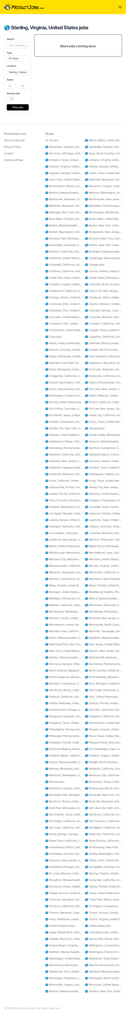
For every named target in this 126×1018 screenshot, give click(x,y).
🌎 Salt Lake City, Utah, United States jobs (103, 808)
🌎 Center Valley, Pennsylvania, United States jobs (103, 277)
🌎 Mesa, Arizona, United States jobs (63, 585)
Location (11, 65)
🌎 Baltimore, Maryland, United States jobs (103, 179)
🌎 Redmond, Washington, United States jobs (63, 775)
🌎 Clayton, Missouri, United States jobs (103, 304)
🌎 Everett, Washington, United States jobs (63, 382)
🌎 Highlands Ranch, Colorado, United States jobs (103, 454)
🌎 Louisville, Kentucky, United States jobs (103, 533)
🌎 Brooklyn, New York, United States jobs (103, 238)
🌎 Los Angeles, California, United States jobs (63, 533)
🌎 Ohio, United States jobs (101, 696)
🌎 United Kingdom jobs (60, 925)
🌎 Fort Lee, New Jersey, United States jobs (103, 408)
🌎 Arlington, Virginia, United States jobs (103, 160)
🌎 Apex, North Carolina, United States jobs (103, 153)
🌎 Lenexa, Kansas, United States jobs (63, 520)
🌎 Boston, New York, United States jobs (103, 225)
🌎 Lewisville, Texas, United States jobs (103, 520)
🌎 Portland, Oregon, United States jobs (103, 755)
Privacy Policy (12, 146)
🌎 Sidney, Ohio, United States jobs (103, 860)
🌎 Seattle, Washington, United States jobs (103, 853)
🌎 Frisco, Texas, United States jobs (103, 421)
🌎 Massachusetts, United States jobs (63, 565)
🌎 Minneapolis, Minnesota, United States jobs (63, 611)
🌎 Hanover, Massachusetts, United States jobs (103, 441)
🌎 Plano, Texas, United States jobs (103, 736)
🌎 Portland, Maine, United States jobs (63, 755)
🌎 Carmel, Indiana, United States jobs (103, 271)
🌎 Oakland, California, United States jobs (63, 696)
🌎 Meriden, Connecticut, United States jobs (63, 578)
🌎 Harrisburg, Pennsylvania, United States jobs (63, 448)
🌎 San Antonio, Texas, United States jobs (63, 814)
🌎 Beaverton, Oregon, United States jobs (103, 186)
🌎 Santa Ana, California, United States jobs (103, 834)
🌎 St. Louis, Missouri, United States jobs (63, 873)
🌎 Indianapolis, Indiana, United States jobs (103, 474)
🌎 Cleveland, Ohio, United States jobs (63, 310)
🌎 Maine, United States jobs (62, 546)
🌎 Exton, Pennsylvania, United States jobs (63, 389)
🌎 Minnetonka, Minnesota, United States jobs (103, 611)
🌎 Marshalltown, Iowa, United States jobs (103, 552)
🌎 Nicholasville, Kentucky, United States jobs (103, 657)
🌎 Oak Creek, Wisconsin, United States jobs (103, 690)
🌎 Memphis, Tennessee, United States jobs (63, 572)
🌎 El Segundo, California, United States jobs (63, 376)
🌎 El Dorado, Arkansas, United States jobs (103, 369)
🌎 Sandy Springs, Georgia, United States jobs (63, 834)
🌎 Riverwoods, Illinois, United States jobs (103, 788)
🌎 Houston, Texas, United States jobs (103, 467)
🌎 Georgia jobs (95, 428)
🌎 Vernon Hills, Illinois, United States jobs (103, 938)
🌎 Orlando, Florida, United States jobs (103, 703)
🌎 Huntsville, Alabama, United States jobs (63, 474)
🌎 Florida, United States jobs (63, 402)
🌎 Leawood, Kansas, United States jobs (103, 513)
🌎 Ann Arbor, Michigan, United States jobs (63, 153)
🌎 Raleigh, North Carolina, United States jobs (103, 762)
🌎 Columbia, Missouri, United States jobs (103, 317)
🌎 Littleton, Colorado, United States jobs (103, 526)
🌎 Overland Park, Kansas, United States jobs (63, 709)
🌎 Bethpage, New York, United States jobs (63, 212)
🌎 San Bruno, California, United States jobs (103, 814)
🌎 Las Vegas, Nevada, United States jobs (63, 513)
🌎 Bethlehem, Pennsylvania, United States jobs (103, 205)
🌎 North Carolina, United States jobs (103, 670)
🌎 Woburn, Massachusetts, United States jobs (63, 991)
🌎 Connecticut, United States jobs (63, 330)
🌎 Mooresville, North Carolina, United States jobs (103, 624)
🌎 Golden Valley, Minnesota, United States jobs (103, 434)
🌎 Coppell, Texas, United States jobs (103, 330)
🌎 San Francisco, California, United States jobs (103, 821)
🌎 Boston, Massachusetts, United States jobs (63, 225)
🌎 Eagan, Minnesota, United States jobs (63, 356)
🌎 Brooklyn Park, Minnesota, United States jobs (63, 238)
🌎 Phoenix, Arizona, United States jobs (103, 729)
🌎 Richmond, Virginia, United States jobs (63, 788)
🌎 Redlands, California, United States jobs (103, 768)
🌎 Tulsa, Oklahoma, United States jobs (63, 919)
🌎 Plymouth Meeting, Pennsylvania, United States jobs (63, 749)
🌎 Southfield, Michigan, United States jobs (63, 866)
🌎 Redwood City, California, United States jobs (103, 775)
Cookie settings (13, 160)
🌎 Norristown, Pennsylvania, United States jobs (103, 664)
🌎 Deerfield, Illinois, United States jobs (103, 343)
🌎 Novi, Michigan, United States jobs (103, 683)
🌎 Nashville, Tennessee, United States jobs (103, 631)
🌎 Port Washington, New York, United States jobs (103, 749)
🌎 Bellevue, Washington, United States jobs (103, 192)
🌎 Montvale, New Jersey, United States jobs (103, 618)
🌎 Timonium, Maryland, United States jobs (63, 899)
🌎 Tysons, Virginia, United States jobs (103, 919)
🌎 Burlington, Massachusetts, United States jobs (103, 251)
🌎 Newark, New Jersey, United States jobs (103, 650)
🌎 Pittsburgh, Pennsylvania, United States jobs (63, 736)
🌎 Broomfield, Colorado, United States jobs (63, 245)
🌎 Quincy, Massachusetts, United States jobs (63, 762)
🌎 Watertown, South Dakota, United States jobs (103, 958)
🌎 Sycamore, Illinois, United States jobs (63, 886)
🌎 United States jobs (98, 925)
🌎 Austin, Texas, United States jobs (103, 173)
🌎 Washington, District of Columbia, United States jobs (103, 952)
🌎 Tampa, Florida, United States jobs (103, 886)
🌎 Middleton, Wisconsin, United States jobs (63, 598)
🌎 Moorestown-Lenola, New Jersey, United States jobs (63, 624)
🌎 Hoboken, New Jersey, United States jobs (63, 461)
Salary (10, 79)
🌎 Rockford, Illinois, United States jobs (63, 801)
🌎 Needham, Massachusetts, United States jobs (103, 637)
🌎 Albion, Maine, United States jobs (103, 140)
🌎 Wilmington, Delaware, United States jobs (63, 978)
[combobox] (18, 72)
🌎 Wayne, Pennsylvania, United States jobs (103, 965)
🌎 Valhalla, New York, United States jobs (63, 938)
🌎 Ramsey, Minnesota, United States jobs (63, 768)
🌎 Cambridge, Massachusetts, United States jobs (103, 258)
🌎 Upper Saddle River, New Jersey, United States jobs (63, 932)
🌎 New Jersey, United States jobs (103, 644)
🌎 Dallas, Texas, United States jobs (63, 343)
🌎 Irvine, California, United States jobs (63, 480)
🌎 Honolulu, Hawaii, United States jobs (103, 461)
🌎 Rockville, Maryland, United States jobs (103, 801)
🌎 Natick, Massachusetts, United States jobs (63, 637)
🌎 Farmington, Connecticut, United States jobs (63, 395)
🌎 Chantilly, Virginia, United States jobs (63, 284)
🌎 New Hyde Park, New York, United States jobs (63, 644)
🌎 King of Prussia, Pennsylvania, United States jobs (63, 500)
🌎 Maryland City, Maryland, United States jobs (63, 559)
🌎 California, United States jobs (63, 258)
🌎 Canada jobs (94, 264)
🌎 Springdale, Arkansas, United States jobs (103, 866)
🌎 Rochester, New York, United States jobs (103, 794)
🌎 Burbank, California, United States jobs (63, 251)
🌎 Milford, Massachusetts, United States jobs (103, 598)
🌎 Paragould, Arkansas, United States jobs (63, 716)
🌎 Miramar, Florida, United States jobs (63, 618)
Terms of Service (14, 140)
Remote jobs (13, 93)
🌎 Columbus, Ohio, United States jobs (63, 323)
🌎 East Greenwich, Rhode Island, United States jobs (103, 356)
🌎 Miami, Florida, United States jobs (103, 585)
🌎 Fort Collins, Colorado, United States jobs (63, 408)
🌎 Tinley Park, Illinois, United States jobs (103, 899)
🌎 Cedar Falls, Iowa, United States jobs (63, 277)
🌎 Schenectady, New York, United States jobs (103, 847)
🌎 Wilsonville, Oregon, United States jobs (63, 984)
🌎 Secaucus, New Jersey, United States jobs (63, 860)
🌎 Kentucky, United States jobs (103, 493)
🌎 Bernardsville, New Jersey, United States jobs (103, 199)
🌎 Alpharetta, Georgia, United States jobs (103, 146)
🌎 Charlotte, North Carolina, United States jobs (103, 284)
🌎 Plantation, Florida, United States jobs (63, 742)
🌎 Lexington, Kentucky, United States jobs (63, 526)
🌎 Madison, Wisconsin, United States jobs (103, 539)
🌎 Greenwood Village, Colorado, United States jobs (63, 441)
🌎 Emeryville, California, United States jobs (103, 376)
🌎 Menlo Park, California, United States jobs (103, 572)
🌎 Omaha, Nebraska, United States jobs (63, 703)
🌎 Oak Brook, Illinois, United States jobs (63, 690)
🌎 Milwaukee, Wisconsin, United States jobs (103, 605)
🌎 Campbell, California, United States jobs (63, 264)
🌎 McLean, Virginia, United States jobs (103, 565)
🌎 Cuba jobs (53, 336)
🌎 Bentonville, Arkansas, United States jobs (63, 199)
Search (10, 39)
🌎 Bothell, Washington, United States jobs (63, 232)
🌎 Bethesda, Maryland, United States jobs (63, 205)
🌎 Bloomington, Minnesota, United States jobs (103, 212)
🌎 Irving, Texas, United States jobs (103, 480)
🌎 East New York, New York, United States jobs (63, 362)
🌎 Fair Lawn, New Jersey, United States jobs (103, 389)
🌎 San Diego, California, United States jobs (63, 821)
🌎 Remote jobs (54, 781)
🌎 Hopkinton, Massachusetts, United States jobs (63, 467)
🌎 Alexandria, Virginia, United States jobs (63, 146)
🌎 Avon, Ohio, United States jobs (63, 179)
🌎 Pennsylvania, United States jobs (103, 722)
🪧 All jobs (51, 140)
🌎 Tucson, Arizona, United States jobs (103, 912)
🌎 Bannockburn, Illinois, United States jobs (63, 186)
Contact (9, 153)
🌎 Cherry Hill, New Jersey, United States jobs (103, 290)
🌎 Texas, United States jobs (102, 893)
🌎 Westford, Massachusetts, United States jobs (103, 971)
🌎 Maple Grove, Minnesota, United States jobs (103, 546)
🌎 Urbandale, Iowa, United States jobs (103, 932)
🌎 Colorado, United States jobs (63, 317)
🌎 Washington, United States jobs (63, 958)
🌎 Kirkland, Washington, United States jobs (63, 506)
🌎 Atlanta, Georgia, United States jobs (103, 166)
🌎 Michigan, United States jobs (63, 592)
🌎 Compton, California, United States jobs (103, 323)
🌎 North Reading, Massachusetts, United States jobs (103, 677)
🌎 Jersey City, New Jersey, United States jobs (103, 487)
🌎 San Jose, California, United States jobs (63, 827)
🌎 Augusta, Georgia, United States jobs (63, 173)
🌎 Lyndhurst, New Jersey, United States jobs (63, 539)
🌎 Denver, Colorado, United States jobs (63, 349)
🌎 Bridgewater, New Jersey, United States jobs (103, 232)
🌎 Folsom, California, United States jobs (103, 402)
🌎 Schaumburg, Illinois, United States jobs (63, 847)
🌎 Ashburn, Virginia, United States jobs (63, 166)
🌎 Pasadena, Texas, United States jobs (63, 722)
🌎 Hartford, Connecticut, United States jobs (103, 448)
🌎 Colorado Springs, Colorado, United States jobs (103, 310)
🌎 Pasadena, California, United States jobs (103, 716)
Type (9, 52)
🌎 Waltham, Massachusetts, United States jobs (63, 952)
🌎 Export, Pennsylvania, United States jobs (103, 382)
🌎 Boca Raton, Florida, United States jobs (63, 218)
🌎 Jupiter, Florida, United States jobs (63, 493)
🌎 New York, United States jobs (63, 650)
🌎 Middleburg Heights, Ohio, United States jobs (103, 592)
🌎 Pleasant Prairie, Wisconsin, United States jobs (103, 742)
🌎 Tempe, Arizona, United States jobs (63, 893)
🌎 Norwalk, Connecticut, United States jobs (63, 683)
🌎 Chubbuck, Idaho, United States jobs (103, 297)
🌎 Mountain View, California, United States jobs (63, 631)
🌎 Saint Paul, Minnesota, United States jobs (63, 808)
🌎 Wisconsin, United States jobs (103, 984)
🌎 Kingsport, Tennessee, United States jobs (103, 500)
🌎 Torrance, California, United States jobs (63, 906)
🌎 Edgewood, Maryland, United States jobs (103, 362)
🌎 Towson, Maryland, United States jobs (63, 912)
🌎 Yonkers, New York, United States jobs (103, 991)
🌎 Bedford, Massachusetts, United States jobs (63, 192)
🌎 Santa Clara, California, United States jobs (63, 840)
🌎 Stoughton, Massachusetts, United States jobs (63, 880)
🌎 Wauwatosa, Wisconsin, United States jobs (63, 965)
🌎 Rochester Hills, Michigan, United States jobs (63, 794)
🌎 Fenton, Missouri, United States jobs (103, 395)
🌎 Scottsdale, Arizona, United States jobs (63, 853)
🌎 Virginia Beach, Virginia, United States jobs (63, 945)
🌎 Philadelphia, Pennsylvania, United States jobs (63, 729)
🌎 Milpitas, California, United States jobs (63, 605)
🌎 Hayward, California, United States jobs (63, 454)
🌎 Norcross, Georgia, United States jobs (63, 664)
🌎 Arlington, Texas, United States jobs (63, 160)
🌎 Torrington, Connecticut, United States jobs (103, 906)
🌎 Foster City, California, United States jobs (103, 415)
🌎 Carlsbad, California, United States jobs (63, 271)
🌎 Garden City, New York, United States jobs (63, 428)
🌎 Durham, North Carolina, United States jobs (103, 349)
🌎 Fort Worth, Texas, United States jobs (63, 415)
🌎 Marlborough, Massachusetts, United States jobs (63, 552)
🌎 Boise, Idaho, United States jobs (103, 218)
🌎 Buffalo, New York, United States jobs (103, 245)
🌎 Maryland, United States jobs (103, 559)
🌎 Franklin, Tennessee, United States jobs (63, 421)
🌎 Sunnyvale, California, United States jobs (103, 880)
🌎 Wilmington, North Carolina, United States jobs (103, 978)
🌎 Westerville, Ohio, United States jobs (63, 971)
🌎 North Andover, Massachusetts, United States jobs (63, 670)
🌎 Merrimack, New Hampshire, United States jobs (103, 578)
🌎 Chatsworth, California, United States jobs (63, 290)
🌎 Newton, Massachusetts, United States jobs (63, 657)
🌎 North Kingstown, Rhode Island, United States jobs (63, 677)
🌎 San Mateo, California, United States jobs (103, 827)
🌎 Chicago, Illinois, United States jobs (63, 297)
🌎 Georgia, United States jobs (63, 434)
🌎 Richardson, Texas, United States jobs (103, 781)
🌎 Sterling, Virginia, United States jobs (103, 873)
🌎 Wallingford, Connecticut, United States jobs (103, 945)
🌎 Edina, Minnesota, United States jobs (63, 369)
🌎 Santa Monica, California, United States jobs (103, 840)
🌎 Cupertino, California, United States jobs (103, 336)
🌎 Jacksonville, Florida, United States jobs (63, 487)
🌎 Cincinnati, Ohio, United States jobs (63, 304)
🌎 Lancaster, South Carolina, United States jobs (103, 506)
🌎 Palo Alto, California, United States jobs (103, 709)
